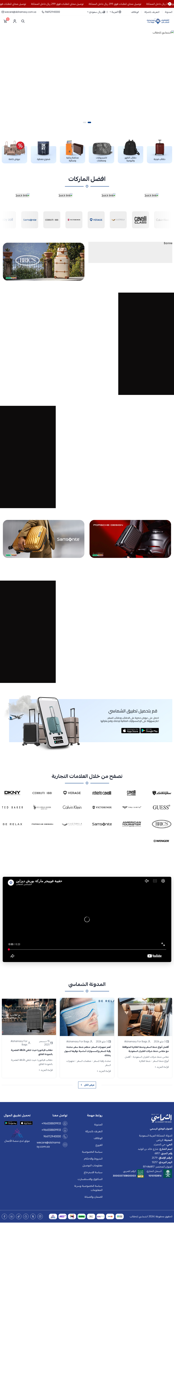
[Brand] (29, 219)
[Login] (14, 21)
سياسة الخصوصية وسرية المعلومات (88, 1188)
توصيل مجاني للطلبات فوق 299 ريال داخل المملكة (132, 4)
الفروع (98, 1145)
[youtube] (11, 1216)
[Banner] (130, 252)
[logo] (139, 1118)
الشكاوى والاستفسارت (90, 1179)
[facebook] (4, 1216)
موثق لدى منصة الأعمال (17, 1141)
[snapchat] (26, 1216)
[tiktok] (18, 1216)
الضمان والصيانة (93, 1196)
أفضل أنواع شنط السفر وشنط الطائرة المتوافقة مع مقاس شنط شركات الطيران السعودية (145, 1049)
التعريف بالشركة (151, 12)
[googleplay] (10, 1123)
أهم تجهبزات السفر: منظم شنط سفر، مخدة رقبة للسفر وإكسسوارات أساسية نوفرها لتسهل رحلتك (87, 1051)
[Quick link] (151, 195)
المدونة (168, 12)
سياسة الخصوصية (92, 1151)
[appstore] (26, 1123)
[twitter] (33, 1216)
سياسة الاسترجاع (93, 1172)
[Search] (22, 21)
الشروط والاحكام (93, 1158)
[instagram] (40, 1216)
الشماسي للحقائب (139, 1216)
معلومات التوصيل (92, 1165)
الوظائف (135, 12)
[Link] (159, 151)
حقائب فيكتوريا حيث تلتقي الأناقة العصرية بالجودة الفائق (32, 1052)
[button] (89, 122)
